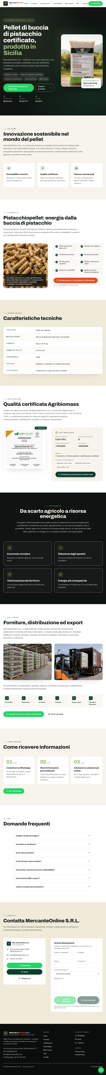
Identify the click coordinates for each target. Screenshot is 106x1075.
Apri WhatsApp (15, 791)
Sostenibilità (57, 3)
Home (26, 3)
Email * (57, 961)
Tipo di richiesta (61, 970)
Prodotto (34, 3)
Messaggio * (59, 978)
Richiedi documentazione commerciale (77, 474)
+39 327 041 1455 (16, 959)
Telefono (81, 961)
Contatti (85, 3)
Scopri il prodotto (41, 87)
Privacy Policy (80, 1051)
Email (26, 972)
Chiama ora (26, 978)
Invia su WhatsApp (66, 1000)
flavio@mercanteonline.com (19, 955)
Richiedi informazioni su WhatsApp (18, 87)
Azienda (81, 952)
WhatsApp (26, 965)
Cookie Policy (80, 1054)
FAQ (77, 3)
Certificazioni (45, 3)
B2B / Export (69, 3)
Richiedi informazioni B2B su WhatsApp (25, 714)
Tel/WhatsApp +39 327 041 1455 (14, 1057)
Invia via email (89, 1000)
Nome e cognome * (61, 952)
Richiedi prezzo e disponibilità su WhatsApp (77, 280)
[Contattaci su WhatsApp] (101, 1070)
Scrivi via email (57, 714)
